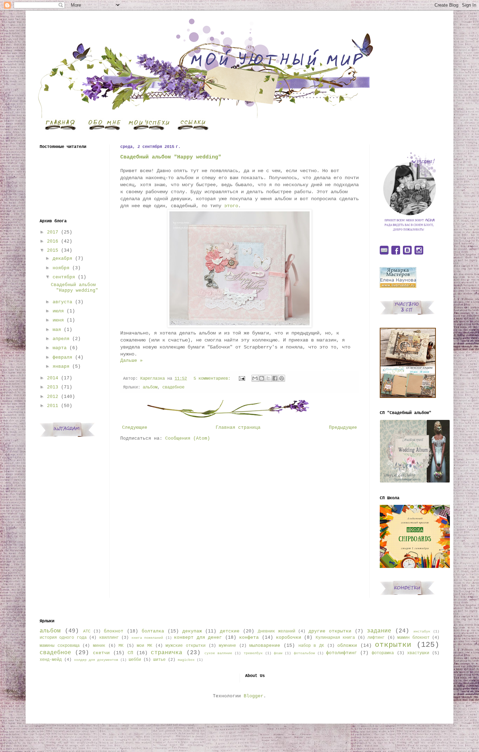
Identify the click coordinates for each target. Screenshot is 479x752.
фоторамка (383, 653)
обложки (347, 645)
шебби (135, 659)
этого (231, 206)
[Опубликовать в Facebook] (274, 378)
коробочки (288, 637)
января (61, 366)
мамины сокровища (60, 645)
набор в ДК (311, 645)
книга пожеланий (147, 638)
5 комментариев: (213, 378)
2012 (52, 396)
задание (379, 631)
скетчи (101, 653)
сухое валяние (218, 653)
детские (230, 631)
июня (58, 320)
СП (130, 653)
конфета (249, 637)
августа (62, 302)
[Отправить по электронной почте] (254, 378)
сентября (64, 277)
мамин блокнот (413, 637)
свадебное (173, 387)
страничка (166, 653)
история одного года (63, 637)
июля (58, 311)
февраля (62, 357)
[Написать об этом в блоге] (261, 378)
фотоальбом (304, 653)
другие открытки (330, 631)
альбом (150, 387)
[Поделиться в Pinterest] (281, 378)
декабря (62, 258)
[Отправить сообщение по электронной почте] (242, 378)
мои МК (144, 645)
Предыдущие (343, 427)
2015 (52, 250)
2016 (52, 241)
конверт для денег (198, 637)
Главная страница (238, 427)
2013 (52, 387)
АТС (86, 631)
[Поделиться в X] (268, 378)
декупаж (192, 631)
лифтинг (376, 637)
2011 (52, 405)
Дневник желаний (276, 631)
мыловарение (264, 645)
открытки (393, 645)
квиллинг (109, 637)
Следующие (134, 427)
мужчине (227, 645)
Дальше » (131, 360)
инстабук (421, 631)
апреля (61, 338)
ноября (61, 268)
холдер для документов (96, 660)
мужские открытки (185, 645)
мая (57, 329)
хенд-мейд (51, 659)
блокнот (113, 631)
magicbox (186, 660)
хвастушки (418, 653)
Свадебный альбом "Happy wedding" (170, 157)
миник (99, 645)
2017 (52, 232)
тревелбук (253, 653)
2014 (52, 378)
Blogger (253, 696)
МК (121, 645)
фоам (278, 653)
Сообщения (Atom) (187, 438)
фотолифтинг (341, 653)
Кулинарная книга (335, 637)
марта (60, 348)
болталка (153, 631)
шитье (159, 659)
